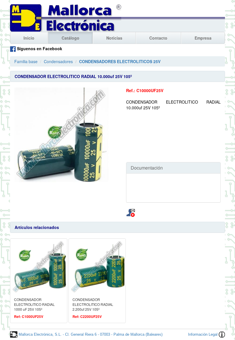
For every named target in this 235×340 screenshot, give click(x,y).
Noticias (114, 38)
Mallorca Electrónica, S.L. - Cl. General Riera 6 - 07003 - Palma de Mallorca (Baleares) (90, 334)
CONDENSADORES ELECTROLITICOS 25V (119, 61)
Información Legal (203, 334)
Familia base (26, 61)
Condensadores (58, 61)
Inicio (28, 38)
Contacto (158, 38)
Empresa (203, 38)
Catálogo (70, 38)
